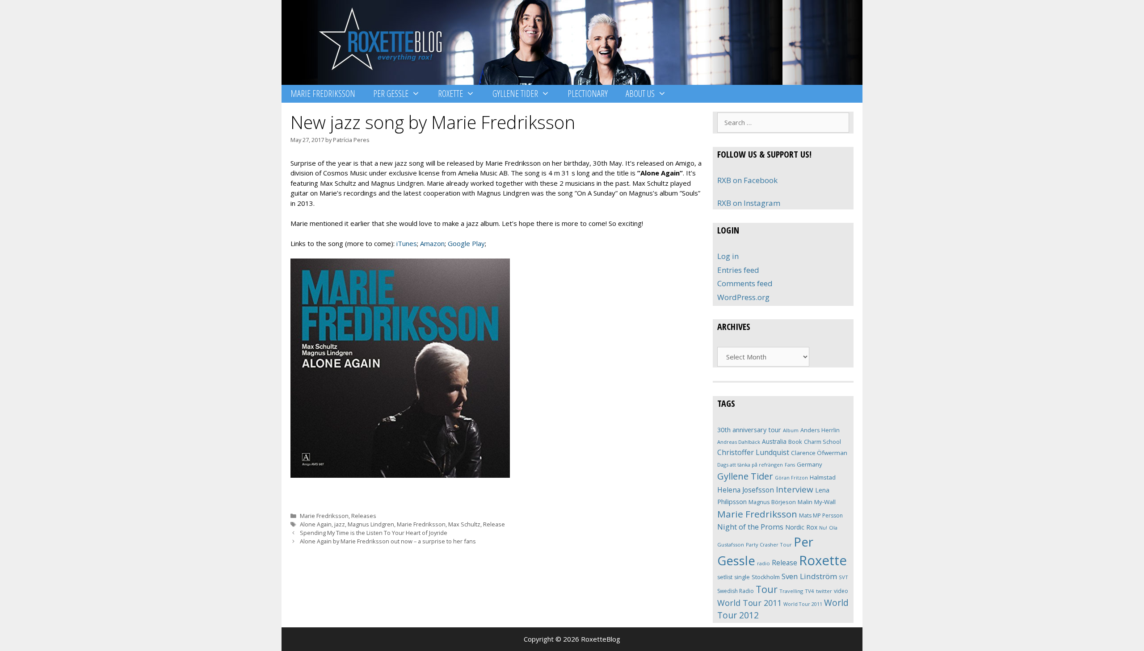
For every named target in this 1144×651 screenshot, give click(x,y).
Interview (794, 489)
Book (795, 442)
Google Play (466, 243)
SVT (843, 577)
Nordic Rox (801, 527)
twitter (824, 591)
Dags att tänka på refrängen (750, 464)
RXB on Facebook (747, 180)
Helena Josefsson (745, 490)
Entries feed (738, 270)
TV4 (809, 591)
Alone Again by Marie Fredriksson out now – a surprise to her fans (388, 541)
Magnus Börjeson (772, 502)
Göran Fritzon (791, 477)
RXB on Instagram (748, 203)
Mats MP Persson (821, 515)
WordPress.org (743, 297)
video (841, 591)
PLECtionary (588, 94)
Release (494, 524)
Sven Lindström (809, 576)
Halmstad (823, 477)
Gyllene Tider (515, 94)
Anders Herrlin (820, 430)
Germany (809, 464)
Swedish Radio (735, 591)
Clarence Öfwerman (819, 453)
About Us (640, 94)
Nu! (823, 528)
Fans (790, 464)
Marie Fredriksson (322, 94)
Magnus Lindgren (371, 524)
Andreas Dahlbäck (738, 441)
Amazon (432, 243)
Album (791, 430)
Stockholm (766, 577)
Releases (363, 516)
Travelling (791, 591)
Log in (728, 256)
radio (763, 563)
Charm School (822, 442)
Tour (767, 589)
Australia (774, 441)
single (742, 577)
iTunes (406, 243)
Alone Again (316, 524)
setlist (724, 577)
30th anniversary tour (749, 430)
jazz (339, 524)
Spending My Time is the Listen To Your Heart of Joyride (373, 533)
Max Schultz (464, 524)
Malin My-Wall (817, 502)
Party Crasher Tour (769, 544)
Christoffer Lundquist (753, 452)
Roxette (450, 94)
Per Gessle (390, 94)
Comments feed (745, 283)
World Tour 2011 (749, 602)
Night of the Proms (750, 527)
